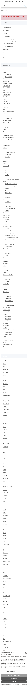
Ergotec (5, 438)
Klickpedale (7, 201)
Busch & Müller (6, 395)
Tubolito (5, 624)
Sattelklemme (6, 215)
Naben (4, 90)
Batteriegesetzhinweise (8, 57)
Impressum (5, 55)
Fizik (4, 452)
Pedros (4, 529)
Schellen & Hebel (9, 242)
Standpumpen (8, 321)
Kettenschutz (8, 154)
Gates (4, 464)
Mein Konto (6, 30)
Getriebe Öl (6, 81)
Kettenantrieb (8, 74)
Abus (4, 363)
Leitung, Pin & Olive (9, 244)
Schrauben (7, 156)
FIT (4, 449)
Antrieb (4, 72)
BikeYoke (5, 383)
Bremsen (7, 228)
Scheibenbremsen (7, 226)
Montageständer (9, 332)
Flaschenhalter (6, 307)
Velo (4, 638)
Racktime (5, 555)
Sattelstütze (6, 217)
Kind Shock (5, 478)
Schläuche (7, 279)
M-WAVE (5, 501)
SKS (4, 584)
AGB (4, 52)
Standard (7, 219)
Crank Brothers (6, 412)
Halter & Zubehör (9, 300)
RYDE (4, 567)
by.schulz (5, 398)
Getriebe (5, 79)
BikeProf (5, 380)
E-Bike (4, 163)
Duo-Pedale (8, 206)
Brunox (4, 389)
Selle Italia (5, 572)
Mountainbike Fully (7, 139)
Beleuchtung (6, 291)
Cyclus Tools (6, 418)
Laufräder (5, 270)
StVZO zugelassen (9, 305)
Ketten (6, 150)
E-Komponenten (7, 120)
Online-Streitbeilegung (8, 39)
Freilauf (5, 268)
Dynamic (5, 429)
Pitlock (4, 535)
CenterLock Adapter (10, 239)
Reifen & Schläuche (8, 274)
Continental (6, 409)
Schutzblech (6, 325)
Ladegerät (5, 127)
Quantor (5, 549)
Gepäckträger (6, 309)
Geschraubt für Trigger (10, 186)
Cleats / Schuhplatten (10, 208)
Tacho (4, 336)
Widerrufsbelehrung (8, 46)
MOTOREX (5, 515)
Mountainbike (8, 192)
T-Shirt (4, 99)
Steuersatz (5, 248)
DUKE (4, 426)
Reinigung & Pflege (7, 344)
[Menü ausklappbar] (2, 1)
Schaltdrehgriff (6, 94)
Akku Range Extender (8, 111)
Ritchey (5, 558)
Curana (5, 415)
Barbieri (5, 375)
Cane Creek (6, 403)
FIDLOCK (5, 446)
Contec (4, 406)
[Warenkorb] (24, 1)
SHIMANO (5, 575)
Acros (4, 366)
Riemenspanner (7, 92)
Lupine (4, 498)
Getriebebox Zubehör (8, 83)
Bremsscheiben (8, 230)
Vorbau (4, 257)
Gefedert (7, 221)
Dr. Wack (5, 421)
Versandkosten (6, 36)
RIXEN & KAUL (6, 561)
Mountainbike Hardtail (8, 137)
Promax (5, 547)
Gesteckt (7, 188)
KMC (4, 481)
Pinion (4, 532)
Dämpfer (5, 161)
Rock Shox (5, 564)
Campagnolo (6, 401)
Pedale (4, 199)
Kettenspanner (6, 85)
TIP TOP (5, 610)
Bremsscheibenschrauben (11, 237)
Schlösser (5, 323)
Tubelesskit (5, 283)
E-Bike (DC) (8, 298)
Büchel (4, 392)
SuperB (5, 601)
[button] (16, 1)
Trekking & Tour (7, 142)
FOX (4, 455)
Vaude (4, 635)
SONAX (5, 590)
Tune (4, 630)
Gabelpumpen (8, 316)
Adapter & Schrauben (10, 235)
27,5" (6, 168)
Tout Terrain (6, 615)
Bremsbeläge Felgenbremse (12, 179)
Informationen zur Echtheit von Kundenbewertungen (10, 42)
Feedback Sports (7, 443)
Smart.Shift (5, 96)
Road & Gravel (8, 195)
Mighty (4, 509)
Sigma (4, 581)
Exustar (5, 441)
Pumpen (5, 314)
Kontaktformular (7, 27)
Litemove (5, 495)
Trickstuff (5, 618)
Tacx (4, 607)
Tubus (4, 627)
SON (4, 587)
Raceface (5, 552)
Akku (4, 109)
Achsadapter (6, 263)
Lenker (4, 190)
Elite (4, 432)
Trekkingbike (8, 197)
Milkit (4, 512)
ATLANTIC (5, 369)
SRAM (4, 598)
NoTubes (5, 524)
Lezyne (5, 489)
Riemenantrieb (8, 76)
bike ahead (5, 378)
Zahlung (5, 33)
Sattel (4, 212)
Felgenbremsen (7, 177)
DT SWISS (5, 423)
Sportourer (5, 592)
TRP (4, 621)
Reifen (6, 277)
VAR (4, 633)
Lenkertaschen (6, 312)
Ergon (4, 435)
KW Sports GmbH (7, 486)
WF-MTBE (5, 647)
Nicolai (4, 521)
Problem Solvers (7, 544)
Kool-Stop (5, 484)
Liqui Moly (5, 492)
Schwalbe (5, 570)
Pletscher (5, 538)
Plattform (7, 204)
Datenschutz (6, 49)
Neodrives (5, 518)
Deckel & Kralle (8, 251)
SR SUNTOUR (6, 595)
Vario (6, 224)
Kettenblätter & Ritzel (10, 152)
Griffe (4, 181)
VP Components (7, 641)
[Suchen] (25, 6)
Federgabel (6, 165)
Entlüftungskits (8, 246)
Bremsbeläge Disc (9, 233)
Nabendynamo (8, 303)
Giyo (4, 466)
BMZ (4, 386)
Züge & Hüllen (6, 103)
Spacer (6, 255)
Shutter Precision (7, 578)
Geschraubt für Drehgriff (11, 183)
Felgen (4, 265)
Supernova (5, 604)
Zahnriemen (8, 159)
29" (5, 170)
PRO (4, 541)
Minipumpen (8, 318)
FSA (4, 458)
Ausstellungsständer (10, 329)
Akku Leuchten (8, 294)
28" (5, 172)
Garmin (5, 461)
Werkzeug (5, 101)
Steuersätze (8, 253)
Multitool (5, 342)
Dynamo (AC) (8, 296)
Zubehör (7, 174)
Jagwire (5, 475)
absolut (5, 360)
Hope (4, 472)
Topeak (5, 613)
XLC (4, 650)
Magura (5, 504)
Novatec (5, 527)
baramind (5, 372)
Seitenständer (8, 334)
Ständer (5, 327)
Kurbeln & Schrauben (8, 88)
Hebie (4, 469)
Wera (4, 644)
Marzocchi (5, 507)
